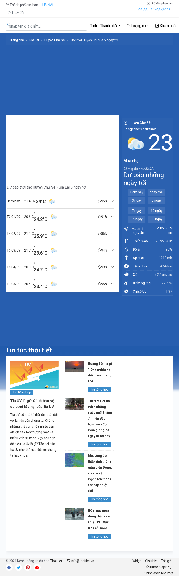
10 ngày (156, 211)
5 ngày (157, 200)
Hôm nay (136, 192)
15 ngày (137, 219)
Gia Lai (34, 40)
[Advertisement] (60, 148)
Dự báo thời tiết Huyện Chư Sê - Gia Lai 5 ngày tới (46, 187)
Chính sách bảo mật (158, 573)
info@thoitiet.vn (82, 561)
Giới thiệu (151, 561)
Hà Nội (47, 5)
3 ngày (137, 200)
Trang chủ (16, 40)
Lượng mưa (139, 26)
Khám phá (167, 26)
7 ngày (137, 211)
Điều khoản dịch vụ (158, 567)
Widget (137, 561)
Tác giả (166, 561)
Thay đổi (17, 12)
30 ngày (156, 219)
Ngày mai (156, 192)
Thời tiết (56, 561)
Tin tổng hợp (22, 392)
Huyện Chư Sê (54, 40)
